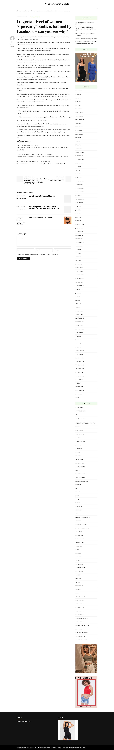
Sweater (77, 575)
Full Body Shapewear (81, 481)
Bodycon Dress (79, 434)
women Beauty (79, 621)
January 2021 (79, 314)
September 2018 (79, 376)
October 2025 (79, 127)
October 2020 (79, 325)
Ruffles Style (79, 531)
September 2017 (79, 390)
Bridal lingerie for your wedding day (42, 196)
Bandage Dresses (80, 418)
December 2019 (79, 357)
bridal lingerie (80, 445)
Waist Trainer (79, 603)
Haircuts (78, 484)
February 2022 (79, 267)
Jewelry (77, 499)
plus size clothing (81, 524)
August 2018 (79, 379)
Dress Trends (79, 459)
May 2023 (78, 213)
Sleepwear (78, 557)
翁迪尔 (12, 41)
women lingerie (35, 16)
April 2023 (78, 217)
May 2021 (77, 300)
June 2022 (78, 253)
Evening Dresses (80, 466)
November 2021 (79, 278)
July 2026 (78, 94)
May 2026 (78, 101)
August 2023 (79, 202)
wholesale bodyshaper (82, 618)
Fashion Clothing (80, 474)
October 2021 (79, 282)
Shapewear (78, 546)
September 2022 (80, 242)
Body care (78, 427)
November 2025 (79, 123)
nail (76, 513)
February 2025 (79, 152)
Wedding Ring (79, 614)
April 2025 (78, 145)
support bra (79, 571)
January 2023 (79, 228)
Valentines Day (80, 600)
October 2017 (79, 386)
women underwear (20, 224)
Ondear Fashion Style (57, 4)
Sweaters (78, 578)
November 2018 (79, 368)
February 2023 (79, 224)
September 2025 (80, 130)
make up (77, 502)
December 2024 (79, 159)
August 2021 (79, 289)
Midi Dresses (79, 510)
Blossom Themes (68, 747)
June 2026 (78, 98)
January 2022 (79, 271)
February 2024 (79, 181)
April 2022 (78, 260)
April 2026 (78, 105)
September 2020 (80, 329)
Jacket (77, 495)
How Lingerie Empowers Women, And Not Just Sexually (33, 161)
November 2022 (79, 235)
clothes (77, 452)
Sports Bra (78, 560)
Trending (78, 589)
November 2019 (79, 361)
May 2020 (78, 343)
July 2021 (78, 293)
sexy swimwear (79, 538)
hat (76, 488)
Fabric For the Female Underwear (41, 217)
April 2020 (78, 347)
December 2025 (79, 119)
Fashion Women (80, 477)
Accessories (79, 407)
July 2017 (78, 397)
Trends (77, 593)
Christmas (78, 448)
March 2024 (78, 177)
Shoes (77, 549)
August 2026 (79, 91)
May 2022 (78, 256)
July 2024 (78, 166)
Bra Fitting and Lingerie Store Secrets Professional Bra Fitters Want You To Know (44, 207)
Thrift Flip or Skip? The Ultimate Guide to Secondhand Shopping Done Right (85, 42)
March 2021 (78, 307)
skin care (78, 553)
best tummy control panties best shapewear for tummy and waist (85, 422)
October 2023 (79, 195)
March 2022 (78, 264)
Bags (76, 414)
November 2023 (79, 192)
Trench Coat (79, 585)
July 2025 (78, 137)
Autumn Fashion (80, 411)
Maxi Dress (78, 506)
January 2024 (79, 184)
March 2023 (78, 220)
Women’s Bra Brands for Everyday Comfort (86, 38)
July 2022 (78, 249)
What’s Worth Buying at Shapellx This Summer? (85, 34)
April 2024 (78, 173)
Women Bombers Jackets (82, 625)
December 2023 (79, 188)
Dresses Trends (80, 463)
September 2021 (79, 285)
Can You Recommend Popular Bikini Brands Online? (84, 23)
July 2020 (78, 336)
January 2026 (79, 116)
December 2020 (79, 318)
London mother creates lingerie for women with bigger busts (35, 154)
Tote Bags (78, 582)
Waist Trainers (79, 607)
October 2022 (79, 238)
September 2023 (80, 199)
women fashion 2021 (81, 632)
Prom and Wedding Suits (82, 528)
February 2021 (79, 311)
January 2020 (79, 354)
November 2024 (79, 163)
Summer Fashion (80, 567)
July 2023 (78, 206)
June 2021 (78, 296)
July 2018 (78, 383)
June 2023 (78, 210)
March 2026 (78, 109)
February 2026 (79, 112)
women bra (20, 220)
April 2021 (78, 303)
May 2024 (78, 170)
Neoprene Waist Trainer (82, 517)
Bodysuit (78, 437)
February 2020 (79, 350)
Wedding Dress (79, 611)
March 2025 (78, 148)
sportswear (79, 564)
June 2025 (78, 141)
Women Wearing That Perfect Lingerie (28, 145)
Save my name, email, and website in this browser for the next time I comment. (38, 254)
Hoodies (77, 492)
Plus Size (78, 520)
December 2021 (79, 274)
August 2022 (79, 246)
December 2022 (79, 231)
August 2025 (79, 134)
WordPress (82, 747)
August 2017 (79, 394)
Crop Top (78, 456)
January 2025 (79, 155)
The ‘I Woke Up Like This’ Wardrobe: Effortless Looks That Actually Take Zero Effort (85, 28)
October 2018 (79, 372)
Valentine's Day (80, 596)
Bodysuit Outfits (80, 441)
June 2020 (78, 339)
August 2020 (79, 332)
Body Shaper (79, 430)
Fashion (77, 470)
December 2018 (79, 365)
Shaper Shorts (79, 542)
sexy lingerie (79, 535)
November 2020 (79, 321)
